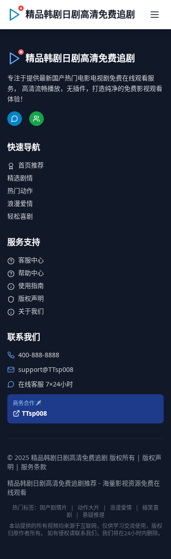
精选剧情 (20, 177)
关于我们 (31, 311)
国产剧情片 (53, 508)
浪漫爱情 (20, 203)
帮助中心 (31, 272)
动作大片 (88, 508)
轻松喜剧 (20, 216)
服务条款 (34, 466)
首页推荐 (31, 165)
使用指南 (31, 285)
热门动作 (20, 190)
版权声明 (31, 298)
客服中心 (31, 260)
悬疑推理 (93, 515)
